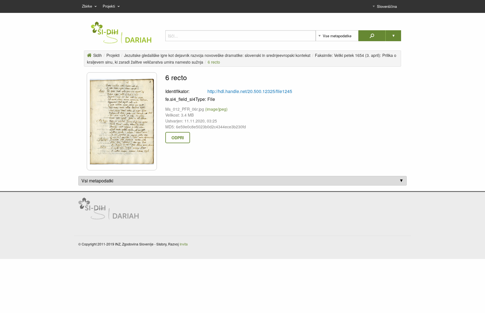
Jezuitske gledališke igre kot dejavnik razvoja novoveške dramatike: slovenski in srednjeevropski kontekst (217, 55)
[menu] (242, 6)
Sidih (97, 55)
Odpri (177, 137)
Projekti (113, 55)
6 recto (214, 62)
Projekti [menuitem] (109, 6)
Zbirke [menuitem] (87, 6)
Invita (184, 244)
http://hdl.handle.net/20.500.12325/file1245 (249, 91)
